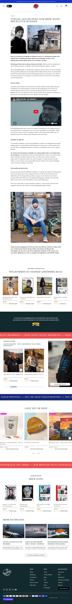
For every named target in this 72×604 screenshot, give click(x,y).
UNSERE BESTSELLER (60, 384)
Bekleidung (33, 574)
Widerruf (60, 582)
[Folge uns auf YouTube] (16, 590)
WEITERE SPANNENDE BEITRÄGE (36, 555)
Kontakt (46, 582)
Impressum (61, 572)
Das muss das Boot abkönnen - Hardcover (27, 298)
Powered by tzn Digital (64, 597)
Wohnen (32, 579)
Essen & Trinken (34, 582)
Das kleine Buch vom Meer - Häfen (44, 505)
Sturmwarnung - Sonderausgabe (24, 505)
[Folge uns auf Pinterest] (13, 590)
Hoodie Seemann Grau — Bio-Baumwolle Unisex (10, 298)
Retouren (60, 585)
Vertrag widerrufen (63, 588)
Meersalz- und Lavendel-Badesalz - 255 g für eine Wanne (11, 443)
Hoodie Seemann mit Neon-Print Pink (33, 374)
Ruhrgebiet (24, 147)
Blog (9, 11)
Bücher (31, 572)
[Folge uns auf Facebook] (4, 590)
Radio (10, 6)
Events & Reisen (48, 574)
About (45, 572)
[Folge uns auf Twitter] (7, 590)
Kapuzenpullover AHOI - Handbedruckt (13, 374)
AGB (59, 574)
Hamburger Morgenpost (38, 178)
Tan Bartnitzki (35, 73)
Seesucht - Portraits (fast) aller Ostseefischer (9, 505)
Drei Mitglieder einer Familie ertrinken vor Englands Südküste (58, 544)
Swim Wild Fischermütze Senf (31, 442)
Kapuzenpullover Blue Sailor (44, 297)
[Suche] (57, 6)
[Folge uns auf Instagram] (10, 590)
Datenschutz (61, 577)
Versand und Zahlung (63, 579)
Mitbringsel (33, 585)
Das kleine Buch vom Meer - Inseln (61, 298)
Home (4, 11)
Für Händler (47, 587)
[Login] (61, 6)
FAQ (45, 579)
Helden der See (22, 253)
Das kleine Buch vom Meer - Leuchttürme (61, 505)
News (45, 585)
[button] (33, 453)
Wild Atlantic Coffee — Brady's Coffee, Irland (60, 442)
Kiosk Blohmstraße (20, 69)
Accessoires (33, 577)
